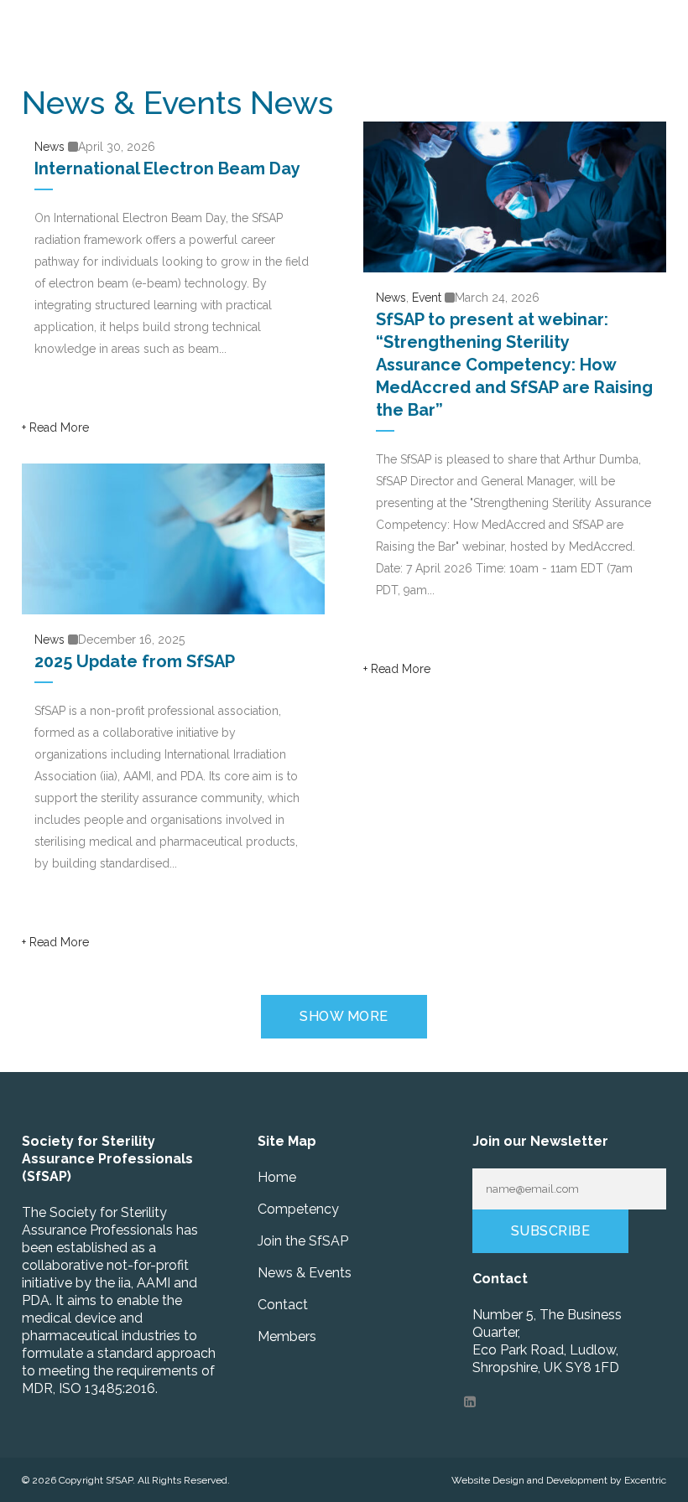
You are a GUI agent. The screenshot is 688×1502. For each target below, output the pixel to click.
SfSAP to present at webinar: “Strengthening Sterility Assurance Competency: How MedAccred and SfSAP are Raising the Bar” (514, 364)
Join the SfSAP (303, 1241)
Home (277, 1177)
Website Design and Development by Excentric (558, 1480)
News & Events (305, 1273)
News (49, 146)
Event (426, 297)
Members (287, 1336)
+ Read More (55, 427)
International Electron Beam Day (167, 168)
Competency (298, 1209)
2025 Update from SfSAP (134, 661)
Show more (344, 1016)
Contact (283, 1305)
